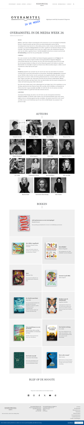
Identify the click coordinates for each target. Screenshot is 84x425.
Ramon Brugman (17, 156)
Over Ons (54, 4)
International (61, 4)
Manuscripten (76, 413)
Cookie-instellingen (75, 418)
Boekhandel (77, 408)
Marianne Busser (34, 136)
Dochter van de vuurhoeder (63, 299)
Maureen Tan (66, 136)
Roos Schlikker (50, 175)
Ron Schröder (50, 136)
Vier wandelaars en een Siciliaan (33, 327)
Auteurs (24, 4)
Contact (69, 4)
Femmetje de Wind (34, 175)
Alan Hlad (50, 156)
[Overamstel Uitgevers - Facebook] (39, 395)
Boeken (19, 4)
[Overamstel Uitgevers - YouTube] (50, 395)
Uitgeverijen (12, 4)
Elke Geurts (58, 194)
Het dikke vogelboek (32, 243)
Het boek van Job (31, 356)
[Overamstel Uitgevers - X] (44, 395)
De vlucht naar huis (32, 298)
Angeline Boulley (66, 156)
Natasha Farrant (17, 136)
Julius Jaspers (34, 156)
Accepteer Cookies (79, 422)
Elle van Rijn (66, 175)
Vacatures (78, 411)
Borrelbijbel (62, 247)
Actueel (29, 4)
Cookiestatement (76, 416)
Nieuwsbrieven (76, 410)
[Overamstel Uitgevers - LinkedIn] (28, 395)
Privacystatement (76, 415)
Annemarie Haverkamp (42, 194)
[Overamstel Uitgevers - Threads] (55, 395)
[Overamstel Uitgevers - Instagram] (33, 395)
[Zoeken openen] (74, 4)
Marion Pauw (25, 194)
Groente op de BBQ (64, 275)
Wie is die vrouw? (64, 355)
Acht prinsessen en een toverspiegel (43, 220)
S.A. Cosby (17, 175)
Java (27, 273)
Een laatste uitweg (64, 327)
